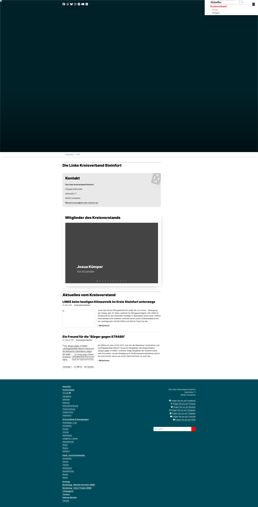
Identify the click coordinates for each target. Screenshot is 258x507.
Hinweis (65, 501)
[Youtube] (82, 4)
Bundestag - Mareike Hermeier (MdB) (78, 485)
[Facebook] (63, 4)
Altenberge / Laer (69, 423)
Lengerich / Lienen (70, 438)
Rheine (65, 448)
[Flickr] (87, 4)
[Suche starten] (193, 429)
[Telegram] (79, 4)
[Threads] (67, 4)
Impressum (66, 415)
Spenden (66, 399)
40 (85, 367)
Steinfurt (66, 451)
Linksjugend (67, 491)
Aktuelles (215, 2)
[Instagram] (75, 4)
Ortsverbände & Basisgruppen (75, 419)
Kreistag (66, 482)
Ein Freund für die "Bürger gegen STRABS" (93, 336)
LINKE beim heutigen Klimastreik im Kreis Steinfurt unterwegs (108, 302)
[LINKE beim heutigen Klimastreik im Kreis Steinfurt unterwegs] (78, 318)
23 (75, 367)
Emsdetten (67, 426)
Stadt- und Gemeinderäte (73, 455)
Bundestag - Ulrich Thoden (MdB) (77, 488)
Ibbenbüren (67, 435)
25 (81, 367)
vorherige (66, 367)
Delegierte (216, 13)
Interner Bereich (69, 497)
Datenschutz (67, 412)
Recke (65, 445)
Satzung (65, 403)
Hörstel (65, 432)
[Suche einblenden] (248, 4)
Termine (66, 494)
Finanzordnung (68, 409)
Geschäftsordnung (70, 406)
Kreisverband (218, 6)
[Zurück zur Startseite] (62, 154)
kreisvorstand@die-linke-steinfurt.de (82, 203)
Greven (65, 429)
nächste (90, 367)
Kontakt (215, 10)
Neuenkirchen (68, 442)
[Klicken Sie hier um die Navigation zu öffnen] (253, 4)
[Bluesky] (71, 4)
